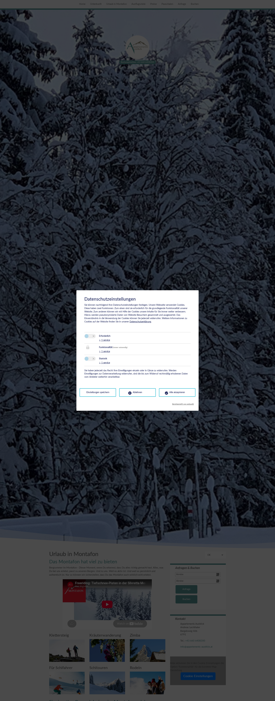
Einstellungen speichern (97, 392)
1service (104, 340)
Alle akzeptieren (177, 392)
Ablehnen (137, 392)
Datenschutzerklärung (140, 322)
